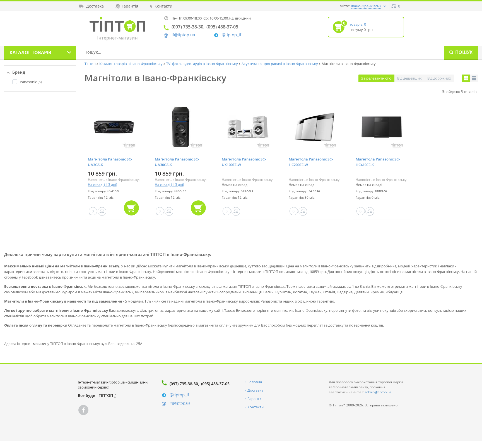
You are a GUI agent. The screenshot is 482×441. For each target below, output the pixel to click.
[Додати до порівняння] (102, 211)
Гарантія (254, 398)
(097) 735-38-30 (184, 383)
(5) (31, 81)
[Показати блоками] (466, 78)
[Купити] (131, 207)
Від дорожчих (439, 78)
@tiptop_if (231, 35)
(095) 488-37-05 (215, 383)
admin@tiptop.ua (378, 392)
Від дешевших (409, 78)
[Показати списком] (474, 78)
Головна (254, 381)
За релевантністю (376, 78)
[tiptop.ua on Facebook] (83, 410)
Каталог (30, 52)
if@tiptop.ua (180, 403)
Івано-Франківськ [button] (366, 5)
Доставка (255, 390)
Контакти (255, 406)
